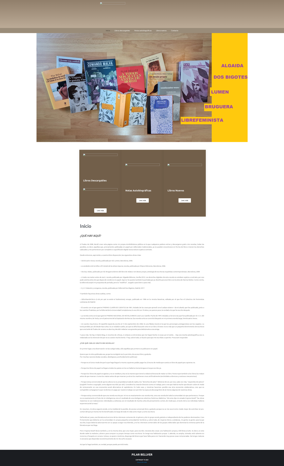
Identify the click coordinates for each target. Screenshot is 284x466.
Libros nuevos (161, 30)
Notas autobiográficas (143, 30)
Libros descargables (122, 30)
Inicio (108, 30)
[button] (100, 210)
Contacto (174, 30)
